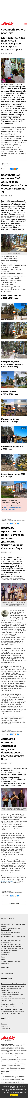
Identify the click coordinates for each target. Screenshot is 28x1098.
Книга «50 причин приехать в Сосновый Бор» (10, 929)
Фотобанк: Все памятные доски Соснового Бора (11, 941)
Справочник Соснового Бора (10, 992)
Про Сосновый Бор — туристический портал (13, 925)
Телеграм (4, 1024)
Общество (9, 163)
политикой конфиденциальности (18, 1092)
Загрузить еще (15, 903)
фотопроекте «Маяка (12, 507)
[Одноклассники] (15, 169)
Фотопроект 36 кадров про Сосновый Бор (13, 937)
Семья (20, 731)
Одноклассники (6, 1028)
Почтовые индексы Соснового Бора (12, 1011)
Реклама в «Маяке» (7, 973)
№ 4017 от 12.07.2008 (11, 166)
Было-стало (21, 520)
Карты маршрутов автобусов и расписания (11, 989)
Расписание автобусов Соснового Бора (13, 984)
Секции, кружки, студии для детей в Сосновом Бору (12, 995)
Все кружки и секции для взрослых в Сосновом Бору (13, 999)
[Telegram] (13, 169)
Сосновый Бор (14, 520)
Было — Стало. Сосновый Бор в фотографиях (10, 933)
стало (11, 509)
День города (8, 520)
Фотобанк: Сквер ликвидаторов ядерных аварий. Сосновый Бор (11, 945)
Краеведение (5, 952)
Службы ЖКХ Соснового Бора (10, 1013)
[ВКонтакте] (11, 169)
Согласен (14, 1095)
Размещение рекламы (6, 1057)
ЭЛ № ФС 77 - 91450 (12, 1053)
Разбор (3, 959)
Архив (3, 957)
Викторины (5, 954)
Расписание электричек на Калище (12, 986)
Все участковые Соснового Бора (11, 1009)
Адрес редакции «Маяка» (7, 1044)
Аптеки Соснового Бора (8, 1007)
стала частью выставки (9, 881)
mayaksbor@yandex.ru (15, 1054)
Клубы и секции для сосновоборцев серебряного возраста (12, 1003)
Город (6, 164)
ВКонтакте (4, 1026)
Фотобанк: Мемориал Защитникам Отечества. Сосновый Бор (12, 949)
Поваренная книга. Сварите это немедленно (11, 962)
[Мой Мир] (17, 169)
